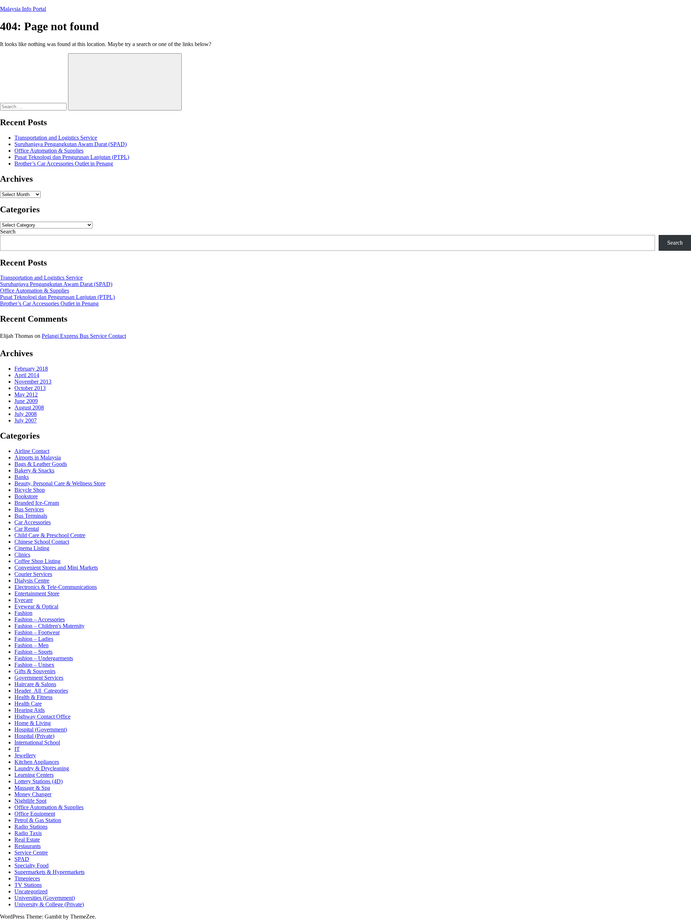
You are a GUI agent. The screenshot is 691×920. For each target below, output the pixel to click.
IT (17, 749)
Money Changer (32, 794)
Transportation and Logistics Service (55, 138)
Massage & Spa (32, 788)
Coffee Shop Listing (37, 561)
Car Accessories (32, 522)
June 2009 (26, 401)
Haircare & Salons (35, 684)
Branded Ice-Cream (36, 503)
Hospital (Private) (34, 736)
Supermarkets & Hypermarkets (49, 872)
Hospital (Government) (40, 729)
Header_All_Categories (41, 691)
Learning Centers (34, 775)
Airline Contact (31, 451)
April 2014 (26, 375)
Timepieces (27, 878)
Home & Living (32, 723)
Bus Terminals (30, 516)
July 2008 (25, 414)
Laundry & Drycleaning (41, 768)
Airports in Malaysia (37, 457)
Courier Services (33, 574)
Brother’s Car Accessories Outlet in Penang (63, 163)
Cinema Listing (31, 548)
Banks (21, 477)
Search (7, 231)
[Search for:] (34, 106)
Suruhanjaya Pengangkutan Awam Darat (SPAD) (70, 144)
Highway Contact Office (42, 716)
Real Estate (27, 840)
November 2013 (32, 382)
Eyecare (23, 600)
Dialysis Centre (31, 580)
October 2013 (30, 388)
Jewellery (25, 755)
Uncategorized (31, 891)
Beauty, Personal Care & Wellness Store (59, 483)
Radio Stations (31, 827)
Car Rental (26, 529)
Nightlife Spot (30, 801)
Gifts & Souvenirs (34, 671)
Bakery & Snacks (34, 470)
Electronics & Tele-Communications (55, 587)
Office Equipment (34, 814)
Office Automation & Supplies (48, 151)
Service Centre (31, 852)
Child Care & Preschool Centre (49, 535)
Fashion (23, 613)
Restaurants (27, 846)
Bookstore (26, 496)
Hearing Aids (29, 710)
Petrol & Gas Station (37, 820)
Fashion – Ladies (33, 639)
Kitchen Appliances (36, 762)
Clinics (22, 555)
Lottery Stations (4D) (38, 781)
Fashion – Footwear (37, 632)
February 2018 (31, 369)
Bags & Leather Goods (40, 464)
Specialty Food (31, 865)
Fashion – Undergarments (43, 658)
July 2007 (25, 420)
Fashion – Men (31, 645)
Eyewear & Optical (36, 606)
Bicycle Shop (29, 490)
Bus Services (29, 509)
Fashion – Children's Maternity (49, 626)
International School (37, 742)
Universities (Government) (44, 898)
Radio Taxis (28, 833)
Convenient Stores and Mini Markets (56, 568)
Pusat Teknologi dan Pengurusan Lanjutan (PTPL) (71, 157)
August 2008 (29, 407)
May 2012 (26, 394)
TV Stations (28, 885)
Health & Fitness (33, 697)
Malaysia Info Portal (23, 9)
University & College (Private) (49, 904)
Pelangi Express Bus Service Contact (84, 336)
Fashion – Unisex (34, 665)
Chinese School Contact (41, 542)
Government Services (38, 678)
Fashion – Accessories (39, 619)
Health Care (28, 704)
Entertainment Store (36, 593)
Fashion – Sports (33, 652)
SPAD (21, 859)
